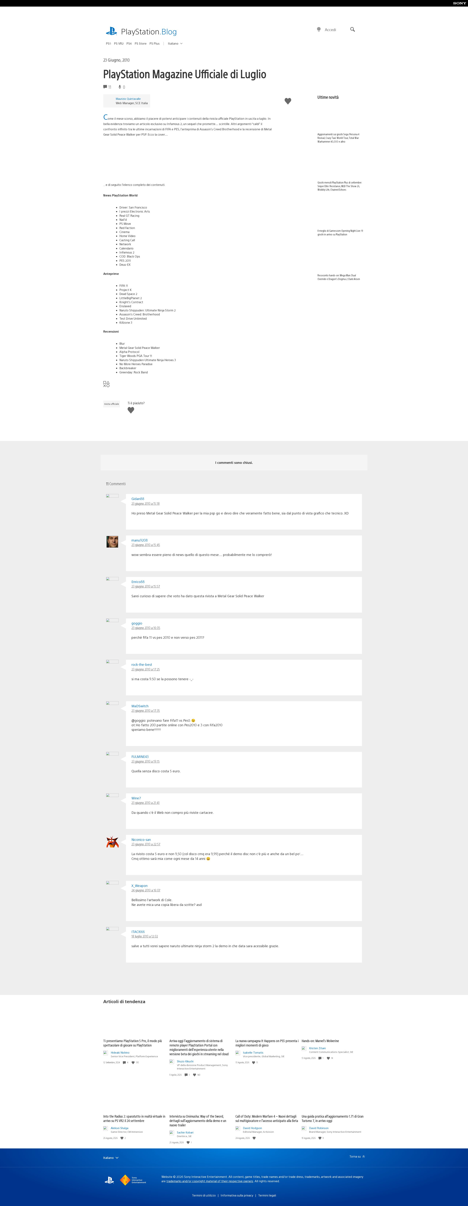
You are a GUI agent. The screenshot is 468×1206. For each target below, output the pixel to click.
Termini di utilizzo (204, 1195)
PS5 (108, 43)
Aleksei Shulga (119, 1128)
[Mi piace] (133, 1062)
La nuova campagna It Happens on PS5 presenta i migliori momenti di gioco (267, 1043)
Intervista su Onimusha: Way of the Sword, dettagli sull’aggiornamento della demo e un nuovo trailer (197, 1120)
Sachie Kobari (185, 1132)
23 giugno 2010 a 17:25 (145, 669)
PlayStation (149, 31)
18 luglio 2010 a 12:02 (144, 936)
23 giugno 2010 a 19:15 (145, 761)
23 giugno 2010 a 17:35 (145, 710)
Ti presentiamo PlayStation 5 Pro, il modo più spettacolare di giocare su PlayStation (132, 1043)
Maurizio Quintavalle (128, 98)
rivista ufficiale (111, 403)
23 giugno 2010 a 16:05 (145, 628)
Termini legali (267, 1195)
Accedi (330, 29)
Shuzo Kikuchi (185, 1061)
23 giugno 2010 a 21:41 (145, 802)
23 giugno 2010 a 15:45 (145, 545)
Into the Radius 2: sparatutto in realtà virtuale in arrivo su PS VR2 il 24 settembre (134, 1118)
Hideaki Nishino (120, 1052)
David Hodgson (252, 1128)
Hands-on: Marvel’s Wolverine (320, 1041)
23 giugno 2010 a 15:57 (145, 586)
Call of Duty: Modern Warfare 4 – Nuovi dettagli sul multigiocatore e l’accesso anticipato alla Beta (266, 1118)
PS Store (141, 43)
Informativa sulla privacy (237, 1195)
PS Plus (155, 43)
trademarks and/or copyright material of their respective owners (209, 1181)
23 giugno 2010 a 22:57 (145, 844)
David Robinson (319, 1128)
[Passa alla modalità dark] (318, 29)
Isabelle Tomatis (253, 1052)
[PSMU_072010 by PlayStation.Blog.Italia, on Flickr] (131, 172)
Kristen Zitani (317, 1048)
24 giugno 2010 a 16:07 (145, 890)
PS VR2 (119, 43)
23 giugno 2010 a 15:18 (145, 503)
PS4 (129, 43)
